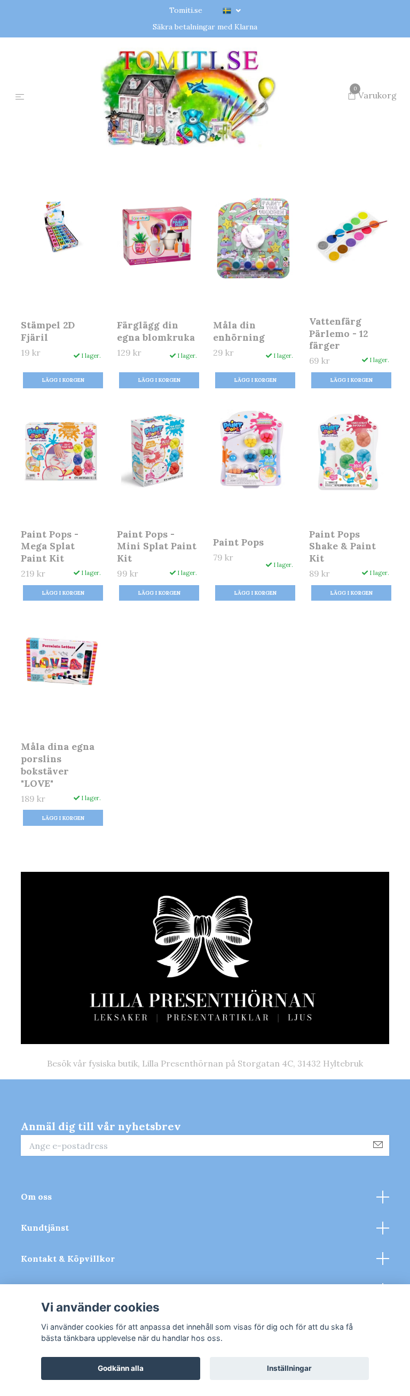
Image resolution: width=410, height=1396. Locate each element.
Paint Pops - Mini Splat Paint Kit (156, 597)
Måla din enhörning (239, 382)
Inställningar (289, 1368)
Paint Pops (238, 593)
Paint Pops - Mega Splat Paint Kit (49, 597)
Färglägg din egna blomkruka (156, 382)
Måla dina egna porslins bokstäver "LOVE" (57, 816)
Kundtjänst (45, 1279)
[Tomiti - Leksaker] (188, 122)
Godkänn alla (121, 1368)
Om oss (36, 1248)
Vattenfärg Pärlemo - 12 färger (338, 384)
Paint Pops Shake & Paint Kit (342, 597)
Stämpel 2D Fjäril (48, 382)
